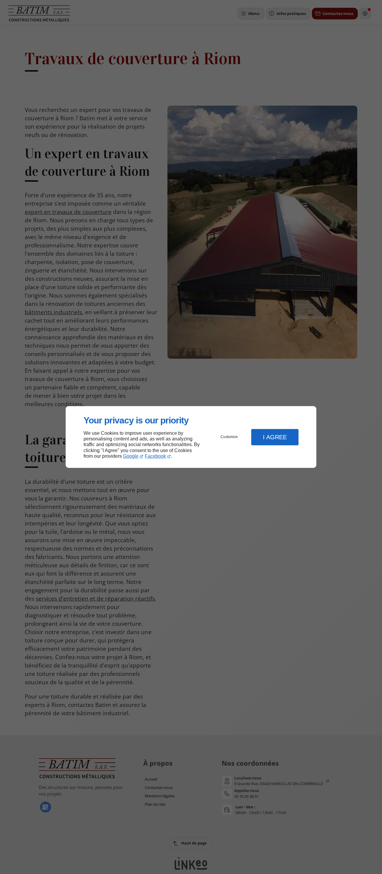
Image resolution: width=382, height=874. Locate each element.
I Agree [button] (275, 437)
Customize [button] (229, 437)
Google (130, 456)
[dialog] (191, 437)
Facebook (155, 456)
